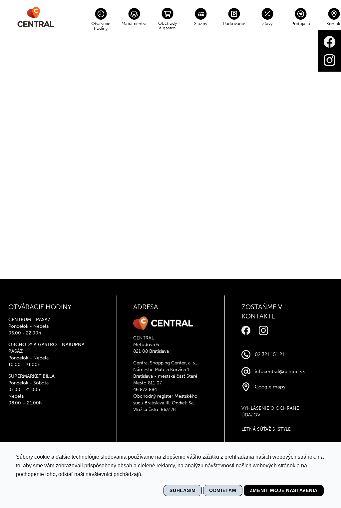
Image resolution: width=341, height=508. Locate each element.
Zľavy (267, 23)
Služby (200, 23)
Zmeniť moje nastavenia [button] (284, 490)
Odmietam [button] (222, 490)
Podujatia (300, 23)
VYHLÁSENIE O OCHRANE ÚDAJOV (270, 411)
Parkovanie (234, 23)
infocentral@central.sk (280, 371)
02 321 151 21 (269, 354)
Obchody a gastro (167, 25)
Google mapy (270, 387)
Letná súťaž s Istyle (266, 429)
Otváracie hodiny (100, 26)
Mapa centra (134, 23)
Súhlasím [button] (183, 490)
